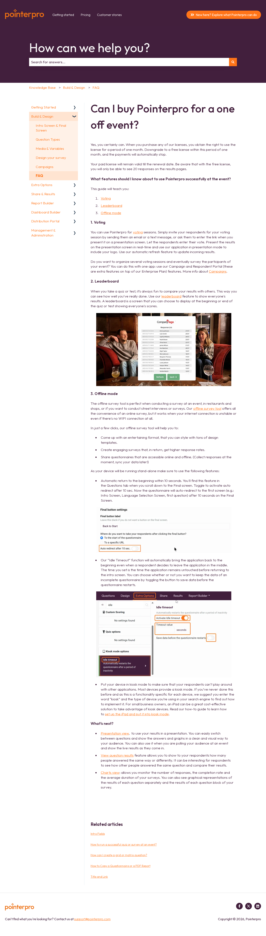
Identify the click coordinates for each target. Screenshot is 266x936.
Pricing (85, 15)
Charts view (110, 772)
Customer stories (109, 15)
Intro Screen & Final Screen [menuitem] (51, 128)
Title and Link (99, 877)
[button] (74, 107)
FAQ (95, 87)
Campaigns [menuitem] (44, 167)
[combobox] (129, 62)
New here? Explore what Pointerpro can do (226, 15)
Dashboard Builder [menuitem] (46, 212)
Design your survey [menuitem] (51, 157)
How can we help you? (89, 47)
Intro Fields (98, 834)
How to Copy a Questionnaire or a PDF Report (120, 866)
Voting (106, 198)
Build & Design (74, 87)
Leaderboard (111, 205)
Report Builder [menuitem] (42, 203)
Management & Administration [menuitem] (43, 232)
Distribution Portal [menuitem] (45, 221)
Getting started (63, 15)
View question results (117, 755)
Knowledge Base (42, 87)
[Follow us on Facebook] (239, 906)
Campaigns (218, 271)
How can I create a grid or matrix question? (119, 855)
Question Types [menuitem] (48, 139)
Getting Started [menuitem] (43, 107)
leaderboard (171, 296)
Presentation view (115, 733)
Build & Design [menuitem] (42, 116)
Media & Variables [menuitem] (50, 148)
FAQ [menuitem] (39, 175)
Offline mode (111, 213)
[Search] (233, 62)
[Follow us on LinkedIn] (257, 906)
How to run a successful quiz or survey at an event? (124, 844)
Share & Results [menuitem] (43, 194)
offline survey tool (207, 408)
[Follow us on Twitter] (248, 906)
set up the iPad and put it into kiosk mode (137, 714)
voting (138, 232)
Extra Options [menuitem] (41, 185)
